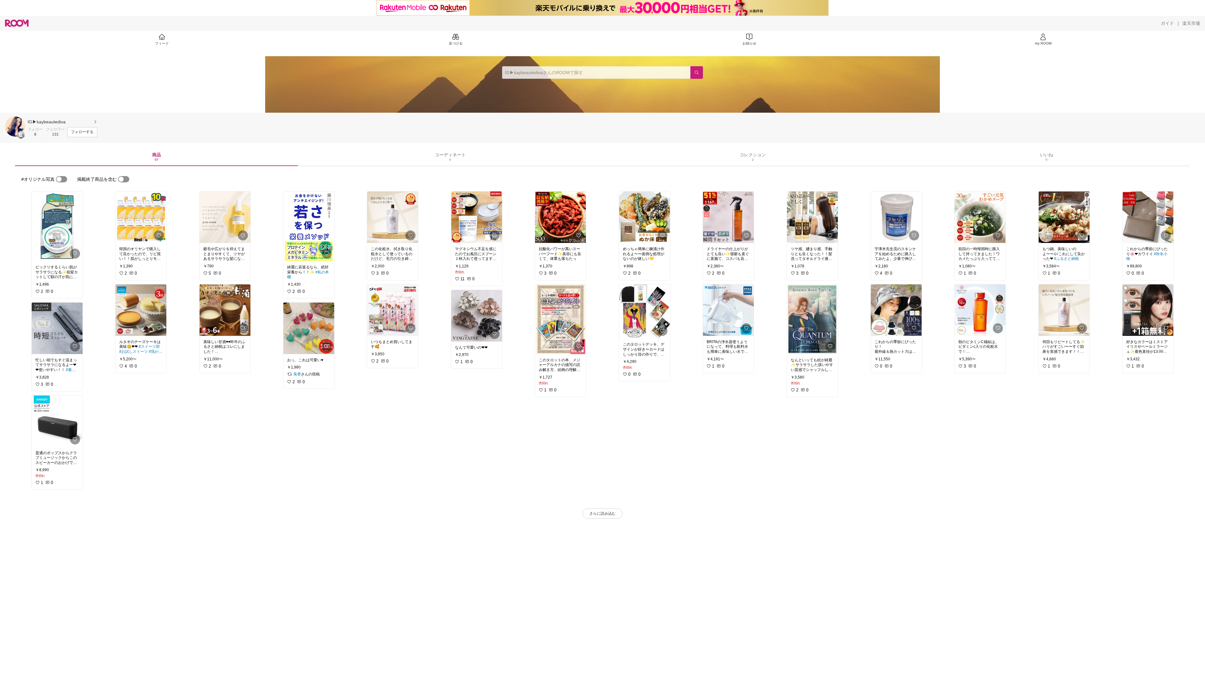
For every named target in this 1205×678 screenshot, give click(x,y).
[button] (15, 126)
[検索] (696, 72)
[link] (57, 226)
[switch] (61, 179)
